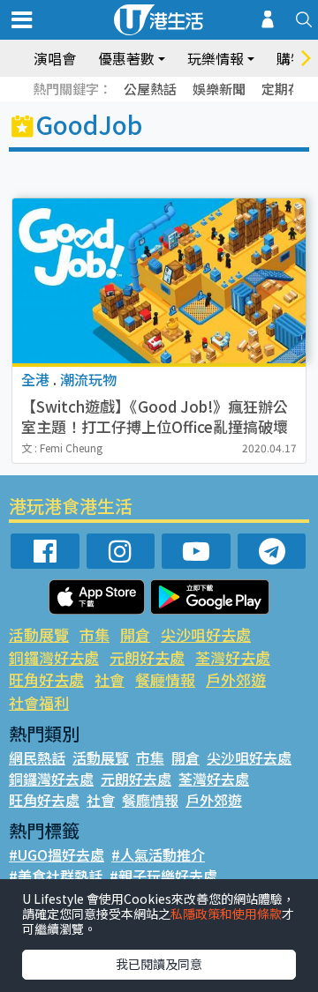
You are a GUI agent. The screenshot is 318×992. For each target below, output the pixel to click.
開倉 (135, 634)
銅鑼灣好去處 (54, 657)
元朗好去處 (147, 657)
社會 (110, 679)
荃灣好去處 (232, 657)
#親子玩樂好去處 (163, 875)
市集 (95, 634)
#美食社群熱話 (55, 875)
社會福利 (39, 702)
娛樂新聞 (219, 88)
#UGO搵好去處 (56, 854)
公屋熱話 (150, 88)
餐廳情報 (165, 679)
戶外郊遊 (236, 679)
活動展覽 (39, 634)
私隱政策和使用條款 (226, 913)
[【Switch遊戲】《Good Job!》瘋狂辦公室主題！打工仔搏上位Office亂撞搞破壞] (159, 280)
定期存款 (287, 88)
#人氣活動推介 (158, 854)
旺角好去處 (46, 679)
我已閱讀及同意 (159, 964)
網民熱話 (37, 757)
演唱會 (55, 58)
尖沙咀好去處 (206, 634)
